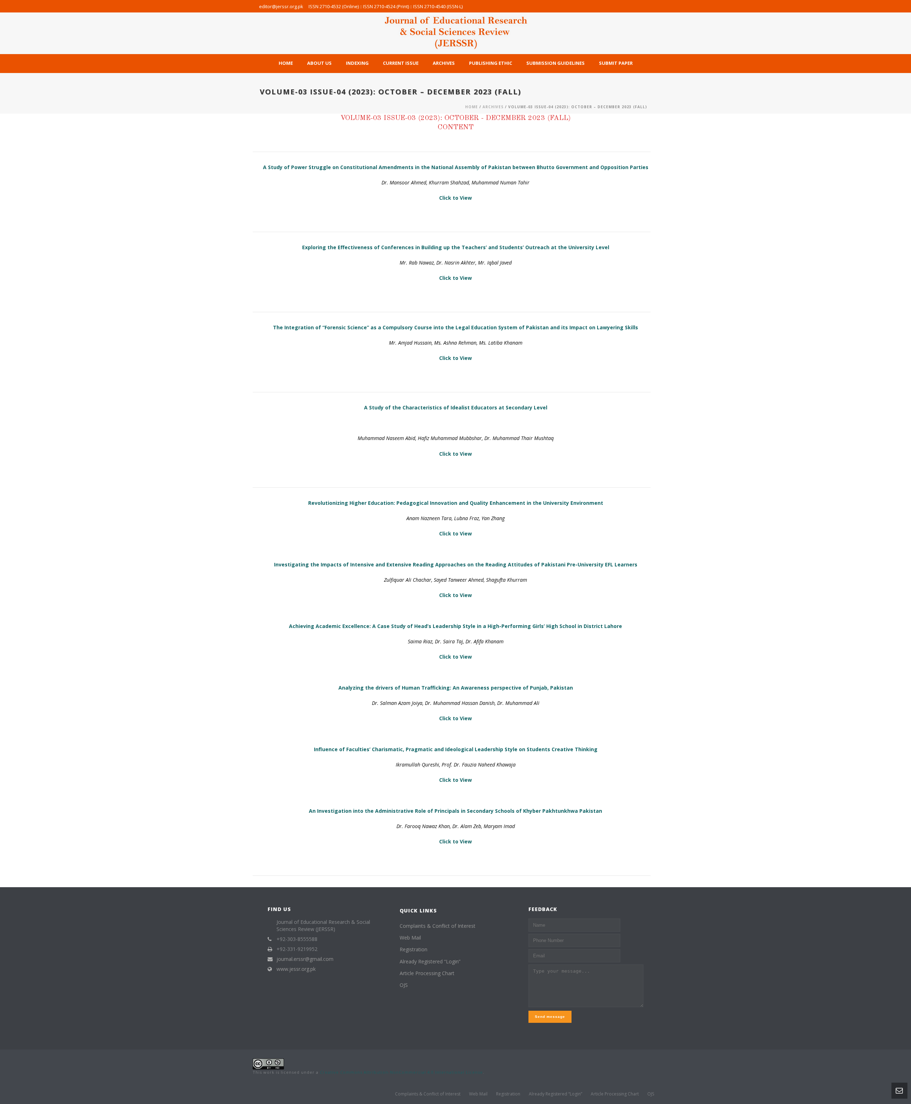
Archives (444, 63)
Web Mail (410, 937)
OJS (404, 985)
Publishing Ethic (490, 63)
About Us (319, 63)
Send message (550, 1017)
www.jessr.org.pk (296, 969)
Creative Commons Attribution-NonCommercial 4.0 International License (401, 1072)
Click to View (455, 197)
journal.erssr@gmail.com (305, 959)
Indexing (357, 63)
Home (286, 63)
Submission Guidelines (555, 63)
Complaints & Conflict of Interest (437, 925)
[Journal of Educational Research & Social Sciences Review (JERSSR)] (456, 33)
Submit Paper (616, 63)
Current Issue (400, 63)
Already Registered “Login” (430, 961)
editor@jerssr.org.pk (281, 6)
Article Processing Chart (427, 973)
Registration (413, 949)
